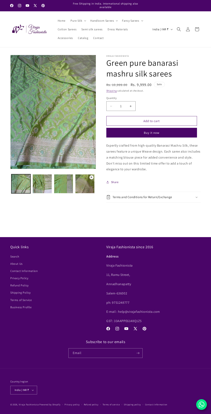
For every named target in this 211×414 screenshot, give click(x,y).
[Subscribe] (137, 353)
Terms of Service (21, 300)
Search (14, 256)
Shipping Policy (20, 292)
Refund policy (91, 404)
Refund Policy (19, 285)
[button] (78, 20)
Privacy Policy (19, 278)
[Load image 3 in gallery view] (63, 183)
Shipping (111, 90)
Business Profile (21, 307)
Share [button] (115, 182)
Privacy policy (72, 404)
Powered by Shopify (50, 404)
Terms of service (111, 404)
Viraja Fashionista (29, 404)
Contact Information (24, 271)
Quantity (111, 98)
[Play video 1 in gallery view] (84, 183)
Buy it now (151, 133)
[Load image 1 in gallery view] (20, 183)
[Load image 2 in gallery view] (42, 183)
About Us (16, 264)
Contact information (156, 404)
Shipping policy (132, 404)
